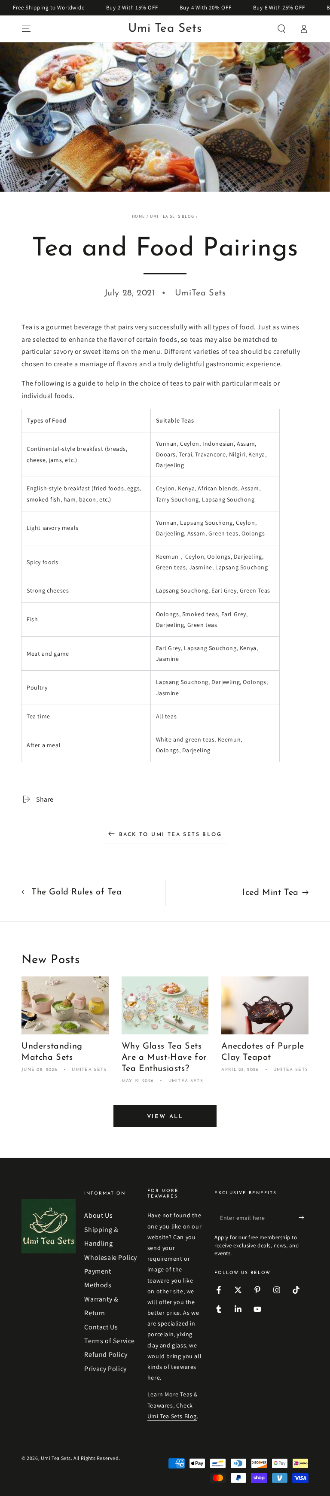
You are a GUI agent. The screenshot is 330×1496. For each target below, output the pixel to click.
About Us (98, 1215)
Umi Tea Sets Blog (172, 216)
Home (138, 216)
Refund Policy (105, 1354)
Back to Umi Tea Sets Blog (170, 834)
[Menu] (26, 28)
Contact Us (101, 1327)
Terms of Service (109, 1340)
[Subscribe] (304, 1217)
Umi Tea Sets (56, 1458)
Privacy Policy (105, 1368)
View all (165, 1116)
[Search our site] (281, 28)
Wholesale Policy (110, 1257)
